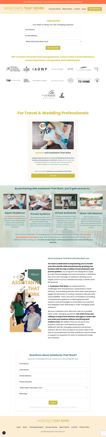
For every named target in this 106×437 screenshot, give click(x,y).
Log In (84, 9)
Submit (53, 403)
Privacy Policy (84, 427)
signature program (14, 216)
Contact (77, 9)
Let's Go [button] (53, 176)
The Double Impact (36, 427)
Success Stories (55, 9)
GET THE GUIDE (53, 48)
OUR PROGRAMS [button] (94, 9)
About (25, 427)
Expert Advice (67, 9)
